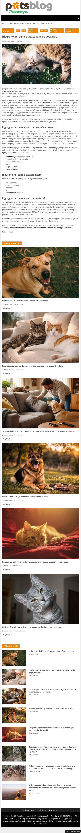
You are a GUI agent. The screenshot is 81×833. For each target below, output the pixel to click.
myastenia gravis (12, 169)
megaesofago (11, 157)
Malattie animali (30, 31)
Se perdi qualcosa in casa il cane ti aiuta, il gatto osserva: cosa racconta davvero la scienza (38, 431)
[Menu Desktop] (4, 18)
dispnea (9, 188)
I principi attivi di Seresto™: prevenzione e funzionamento (25, 300)
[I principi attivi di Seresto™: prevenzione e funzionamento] (40, 272)
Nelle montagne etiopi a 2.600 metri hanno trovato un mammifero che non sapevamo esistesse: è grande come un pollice (52, 787)
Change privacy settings (73, 831)
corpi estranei (42, 218)
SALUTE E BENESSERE (53, 31)
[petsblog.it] (28, 7)
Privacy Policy (28, 810)
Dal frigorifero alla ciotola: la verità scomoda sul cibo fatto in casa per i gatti (32, 627)
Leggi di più (6, 308)
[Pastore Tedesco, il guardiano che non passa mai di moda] (40, 468)
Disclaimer (53, 810)
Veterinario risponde (69, 31)
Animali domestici (6, 31)
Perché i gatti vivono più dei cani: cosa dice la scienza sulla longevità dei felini (32, 366)
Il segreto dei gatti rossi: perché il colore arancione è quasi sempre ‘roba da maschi (35, 562)
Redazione (42, 810)
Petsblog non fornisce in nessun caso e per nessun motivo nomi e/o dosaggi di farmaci (36, 227)
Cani (17, 31)
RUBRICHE (44, 31)
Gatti (23, 31)
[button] (78, 18)
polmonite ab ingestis (14, 192)
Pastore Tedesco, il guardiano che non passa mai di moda (25, 496)
